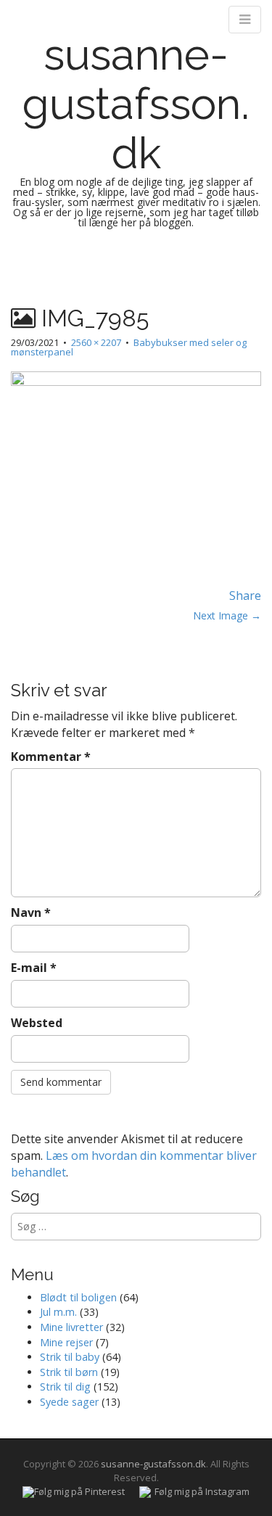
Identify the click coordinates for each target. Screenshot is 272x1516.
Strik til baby (69, 1357)
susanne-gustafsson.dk (136, 103)
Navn (31, 912)
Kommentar (51, 757)
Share (245, 595)
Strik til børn (69, 1372)
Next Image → (227, 615)
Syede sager (69, 1402)
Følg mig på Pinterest (79, 1491)
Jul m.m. (58, 1312)
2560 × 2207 (96, 342)
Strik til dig (65, 1386)
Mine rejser (66, 1342)
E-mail (34, 968)
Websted (36, 1023)
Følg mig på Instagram (202, 1491)
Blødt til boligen (78, 1297)
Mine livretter (71, 1327)
